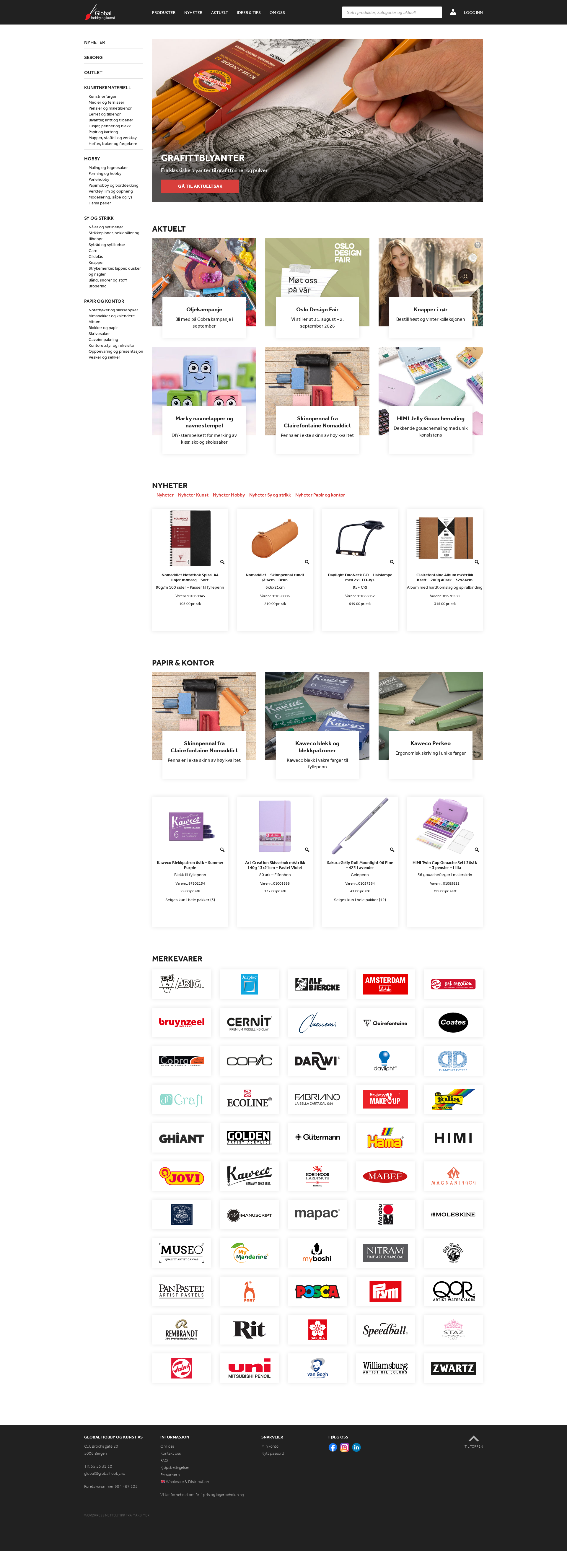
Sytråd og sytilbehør (107, 244)
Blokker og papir (103, 327)
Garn (93, 250)
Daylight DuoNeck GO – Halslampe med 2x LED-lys (360, 577)
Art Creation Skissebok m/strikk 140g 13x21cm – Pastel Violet (275, 865)
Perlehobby (99, 179)
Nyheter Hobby (229, 495)
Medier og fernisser (106, 102)
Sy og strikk (99, 218)
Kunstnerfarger (103, 96)
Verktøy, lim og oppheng (111, 191)
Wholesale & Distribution (187, 1481)
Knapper (96, 262)
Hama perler (100, 203)
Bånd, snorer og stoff (108, 280)
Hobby (92, 159)
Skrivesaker (99, 333)
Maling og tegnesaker (108, 167)
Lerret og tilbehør (105, 114)
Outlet (93, 72)
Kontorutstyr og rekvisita (111, 345)
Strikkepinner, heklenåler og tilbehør (114, 235)
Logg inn (473, 12)
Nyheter (193, 12)
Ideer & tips (249, 12)
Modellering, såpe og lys (111, 197)
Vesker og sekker (104, 357)
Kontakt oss (170, 1453)
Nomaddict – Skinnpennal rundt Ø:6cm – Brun (275, 577)
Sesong (93, 57)
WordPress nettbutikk (104, 1515)
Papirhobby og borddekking (114, 185)
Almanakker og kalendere (112, 315)
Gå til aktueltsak (200, 186)
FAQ (164, 1460)
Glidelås (96, 256)
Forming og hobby (105, 173)
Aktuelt (219, 12)
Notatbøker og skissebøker (113, 310)
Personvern (170, 1474)
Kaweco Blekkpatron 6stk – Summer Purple (190, 865)
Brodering (98, 286)
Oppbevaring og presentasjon (116, 351)
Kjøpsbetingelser (174, 1467)
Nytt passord (272, 1453)
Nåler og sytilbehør (106, 227)
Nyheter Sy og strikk (270, 495)
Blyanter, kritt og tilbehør (111, 120)
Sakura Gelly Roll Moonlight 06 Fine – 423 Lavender (360, 865)
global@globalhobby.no (104, 1473)
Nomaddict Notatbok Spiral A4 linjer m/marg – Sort (190, 577)
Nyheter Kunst (193, 495)
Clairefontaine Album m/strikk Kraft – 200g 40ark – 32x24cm (444, 577)
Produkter (163, 12)
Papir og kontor (104, 301)
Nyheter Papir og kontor (320, 495)
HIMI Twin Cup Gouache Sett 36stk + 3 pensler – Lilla (445, 865)
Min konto (269, 1446)
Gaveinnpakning (103, 339)
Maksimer (141, 1515)
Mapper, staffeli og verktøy (113, 137)
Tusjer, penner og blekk (110, 125)
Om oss (277, 12)
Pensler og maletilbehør (110, 108)
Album (94, 321)
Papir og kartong (103, 131)
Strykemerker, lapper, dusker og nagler (115, 271)
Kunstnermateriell (107, 87)
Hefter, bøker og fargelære (113, 143)
